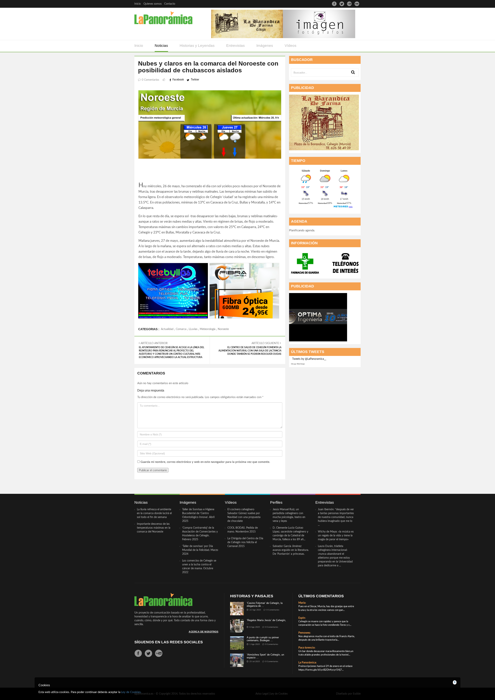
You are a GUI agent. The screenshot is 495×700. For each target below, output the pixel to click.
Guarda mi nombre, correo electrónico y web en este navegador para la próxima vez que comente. (205, 462)
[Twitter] (341, 3)
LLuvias (193, 329)
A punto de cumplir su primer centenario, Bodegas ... (263, 639)
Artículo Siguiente (249, 348)
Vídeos (290, 46)
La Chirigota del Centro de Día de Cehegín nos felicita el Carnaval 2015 (245, 542)
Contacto (169, 4)
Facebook (178, 79)
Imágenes (264, 46)
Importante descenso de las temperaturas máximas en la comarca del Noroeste (153, 528)
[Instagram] (356, 3)
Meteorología (207, 329)
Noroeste (223, 329)
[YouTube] (349, 3)
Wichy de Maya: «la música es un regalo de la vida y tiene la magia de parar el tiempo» (336, 535)
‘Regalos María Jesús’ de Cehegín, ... (266, 621)
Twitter (195, 79)
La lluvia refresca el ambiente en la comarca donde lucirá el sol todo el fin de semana (154, 513)
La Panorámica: (307, 662)
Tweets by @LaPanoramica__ (309, 359)
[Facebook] (334, 3)
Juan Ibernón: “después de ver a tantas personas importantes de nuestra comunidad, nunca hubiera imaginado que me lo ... (336, 517)
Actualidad (167, 329)
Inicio (137, 4)
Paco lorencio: (306, 647)
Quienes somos (152, 4)
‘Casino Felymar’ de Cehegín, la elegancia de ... (264, 604)
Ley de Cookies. (131, 692)
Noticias (161, 46)
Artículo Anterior (171, 350)
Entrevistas (235, 46)
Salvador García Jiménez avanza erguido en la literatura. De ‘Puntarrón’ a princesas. (291, 550)
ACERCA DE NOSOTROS (203, 631)
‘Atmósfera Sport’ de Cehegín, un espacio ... (265, 656)
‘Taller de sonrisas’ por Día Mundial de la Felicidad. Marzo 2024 (200, 550)
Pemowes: (304, 633)
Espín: (302, 618)
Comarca (181, 329)
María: (302, 603)
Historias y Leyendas (197, 46)
